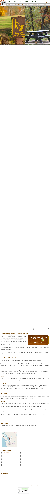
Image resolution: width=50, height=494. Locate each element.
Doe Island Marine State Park (8, 452)
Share (48, 2)
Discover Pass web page (31, 380)
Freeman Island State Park (7, 458)
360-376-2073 (39, 342)
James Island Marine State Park (8, 462)
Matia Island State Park (7, 455)
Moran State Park (25, 452)
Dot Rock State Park (26, 465)
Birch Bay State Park (6, 465)
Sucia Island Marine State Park (27, 462)
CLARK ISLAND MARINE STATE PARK (38, 337)
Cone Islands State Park (26, 458)
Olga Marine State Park (26, 455)
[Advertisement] (11, 329)
